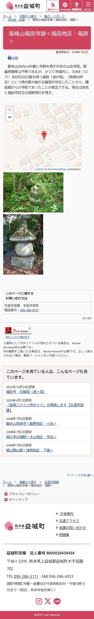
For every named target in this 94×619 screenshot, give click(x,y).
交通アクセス (69, 521)
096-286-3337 (29, 310)
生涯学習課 (51, 482)
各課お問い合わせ (72, 528)
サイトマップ (18, 500)
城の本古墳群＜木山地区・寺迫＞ (31, 437)
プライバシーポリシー (24, 494)
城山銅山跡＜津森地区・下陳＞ (29, 450)
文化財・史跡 (16, 20)
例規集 (64, 535)
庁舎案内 (66, 514)
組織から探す (28, 482)
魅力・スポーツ (54, 16)
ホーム (7, 16)
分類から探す (28, 16)
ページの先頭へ (82, 475)
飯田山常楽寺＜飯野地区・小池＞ (31, 424)
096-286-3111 (26, 576)
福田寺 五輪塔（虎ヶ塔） (26, 392)
